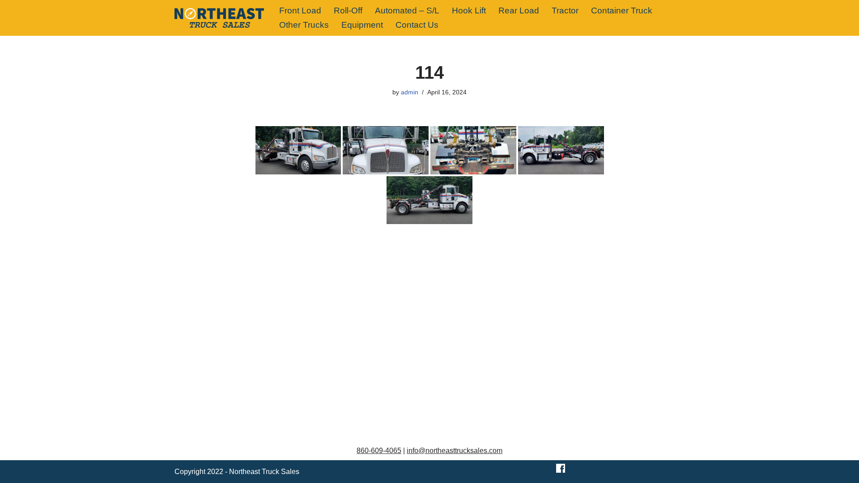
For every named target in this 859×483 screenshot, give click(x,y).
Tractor (565, 10)
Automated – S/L (407, 10)
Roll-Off (348, 10)
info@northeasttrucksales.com (454, 450)
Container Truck (621, 10)
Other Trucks (304, 25)
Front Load (300, 10)
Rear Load (518, 10)
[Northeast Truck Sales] (219, 18)
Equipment (362, 25)
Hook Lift (469, 10)
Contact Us (416, 25)
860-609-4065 (379, 450)
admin (409, 92)
